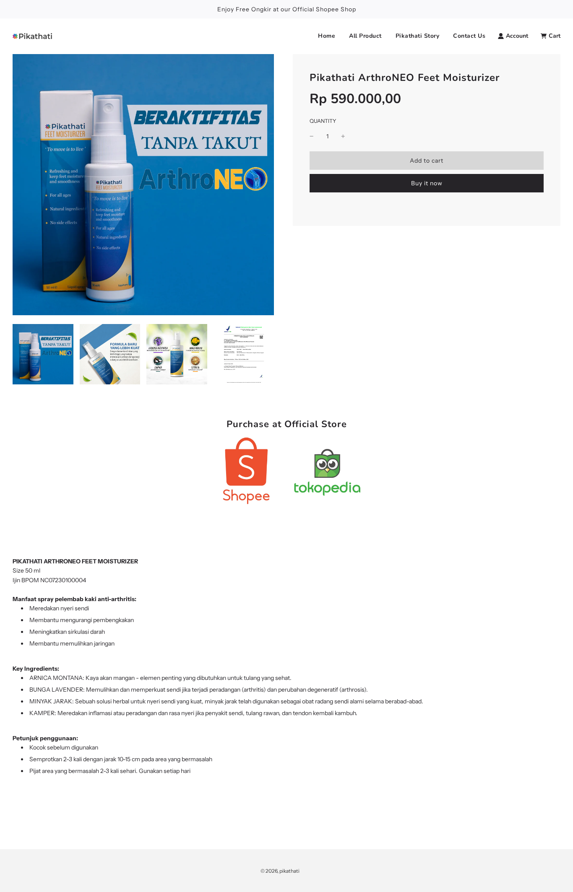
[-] (312, 136)
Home (326, 36)
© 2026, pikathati (280, 871)
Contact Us (469, 36)
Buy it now (427, 183)
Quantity (323, 121)
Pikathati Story (418, 36)
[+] (343, 136)
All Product (365, 36)
